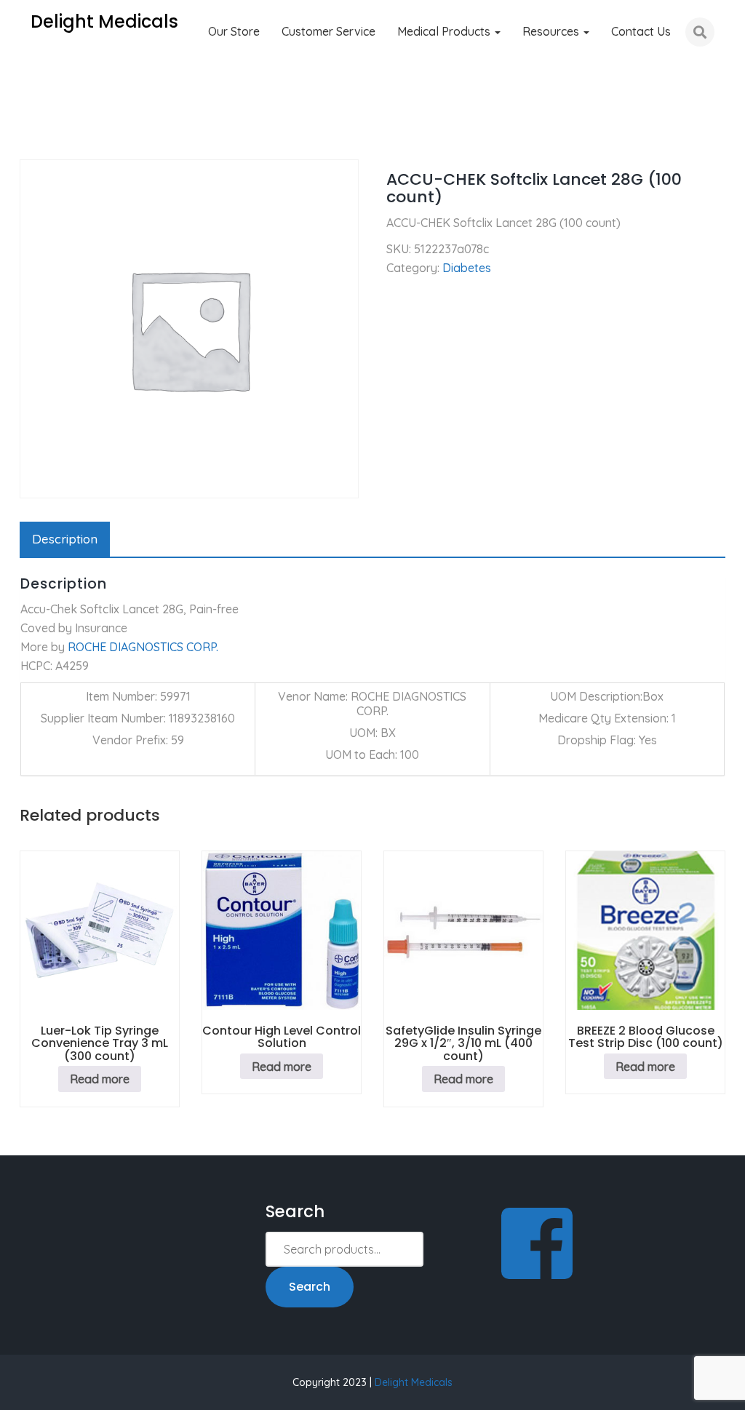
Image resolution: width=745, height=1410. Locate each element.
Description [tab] (64, 538)
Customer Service (328, 31)
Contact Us (641, 31)
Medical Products (445, 31)
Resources (552, 31)
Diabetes (94, 138)
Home (35, 138)
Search (309, 1286)
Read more (100, 1079)
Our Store (234, 31)
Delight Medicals (414, 1382)
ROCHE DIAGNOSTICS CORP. (143, 647)
